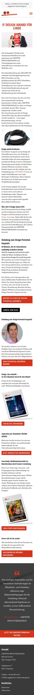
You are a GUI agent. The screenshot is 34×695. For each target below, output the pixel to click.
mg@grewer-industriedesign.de (17, 6)
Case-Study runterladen (14, 528)
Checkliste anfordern (13, 423)
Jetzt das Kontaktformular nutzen (17, 634)
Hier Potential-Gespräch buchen (14, 362)
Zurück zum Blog (10, 310)
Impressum (5, 687)
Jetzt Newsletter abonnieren (16, 453)
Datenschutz (6, 690)
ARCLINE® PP (20, 172)
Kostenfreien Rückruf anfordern (13, 553)
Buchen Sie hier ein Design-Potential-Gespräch (15, 299)
